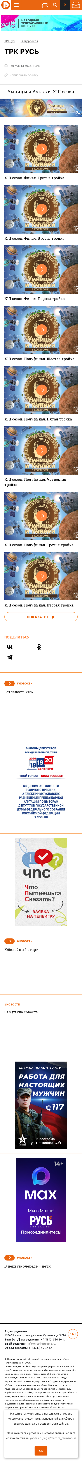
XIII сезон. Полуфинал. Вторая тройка (38, 605)
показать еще (41, 617)
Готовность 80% (18, 692)
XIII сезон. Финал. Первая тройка (34, 298)
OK (41, 1450)
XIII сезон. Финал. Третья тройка (34, 178)
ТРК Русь (9, 41)
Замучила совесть (21, 1012)
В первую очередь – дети (27, 1266)
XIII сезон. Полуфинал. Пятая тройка (38, 419)
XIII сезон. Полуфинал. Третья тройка (38, 545)
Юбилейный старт (21, 949)
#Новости (25, 683)
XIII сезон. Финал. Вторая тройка (34, 238)
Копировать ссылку (21, 75)
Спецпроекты (29, 41)
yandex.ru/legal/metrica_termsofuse (53, 1438)
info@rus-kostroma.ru (41, 1343)
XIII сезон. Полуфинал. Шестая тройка (39, 358)
